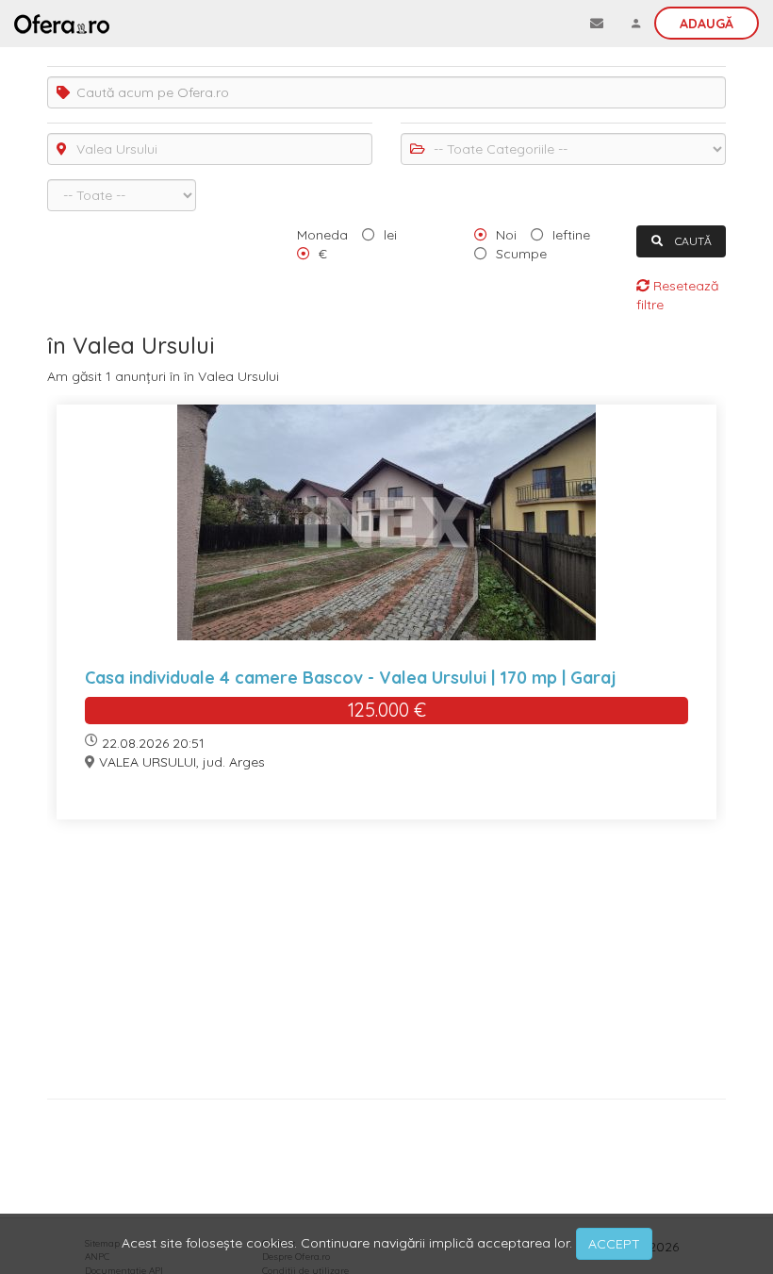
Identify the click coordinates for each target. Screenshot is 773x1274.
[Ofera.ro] (61, 23)
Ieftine (571, 234)
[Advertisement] (386, 966)
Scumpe (521, 253)
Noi (506, 234)
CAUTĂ (692, 241)
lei (390, 234)
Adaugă (706, 23)
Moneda (322, 234)
